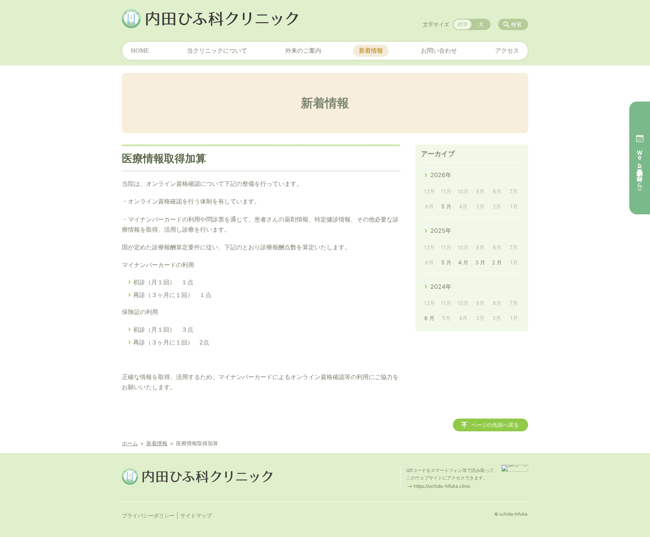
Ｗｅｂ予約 (640, 165)
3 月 (480, 262)
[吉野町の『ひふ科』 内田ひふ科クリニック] (210, 19)
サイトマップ (196, 515)
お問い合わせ (439, 50)
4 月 (463, 262)
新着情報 (371, 50)
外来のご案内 (303, 50)
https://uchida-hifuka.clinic (442, 486)
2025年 (440, 230)
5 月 (446, 206)
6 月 (429, 318)
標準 (462, 24)
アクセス (507, 50)
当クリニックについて (217, 50)
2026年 (440, 175)
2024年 (440, 286)
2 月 (497, 262)
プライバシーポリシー (148, 515)
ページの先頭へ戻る (495, 425)
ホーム (130, 443)
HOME (140, 50)
